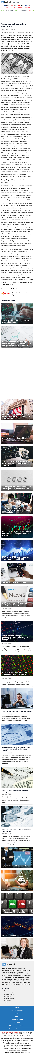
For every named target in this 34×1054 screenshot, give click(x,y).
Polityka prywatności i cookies (17, 1026)
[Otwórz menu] (31, 2)
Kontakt (17, 1007)
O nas (17, 1013)
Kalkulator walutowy (9, 998)
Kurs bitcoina (7, 996)
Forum (6, 1002)
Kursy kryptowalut (9, 994)
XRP (3, 10)
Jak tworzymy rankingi (17, 1019)
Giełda (3, 29)
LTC (16, 10)
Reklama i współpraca (17, 1010)
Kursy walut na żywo (9, 993)
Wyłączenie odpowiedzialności (17, 1029)
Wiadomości (7, 1000)
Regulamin (17, 1022)
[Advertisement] (17, 16)
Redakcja (17, 1016)
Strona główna (8, 991)
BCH (31, 10)
